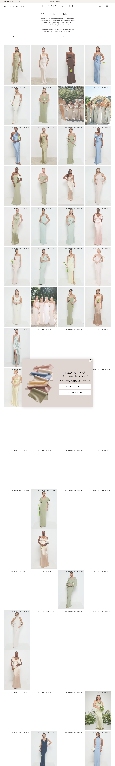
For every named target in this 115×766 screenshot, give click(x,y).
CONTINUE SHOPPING (75, 392)
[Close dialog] (90, 360)
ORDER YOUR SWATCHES (75, 386)
